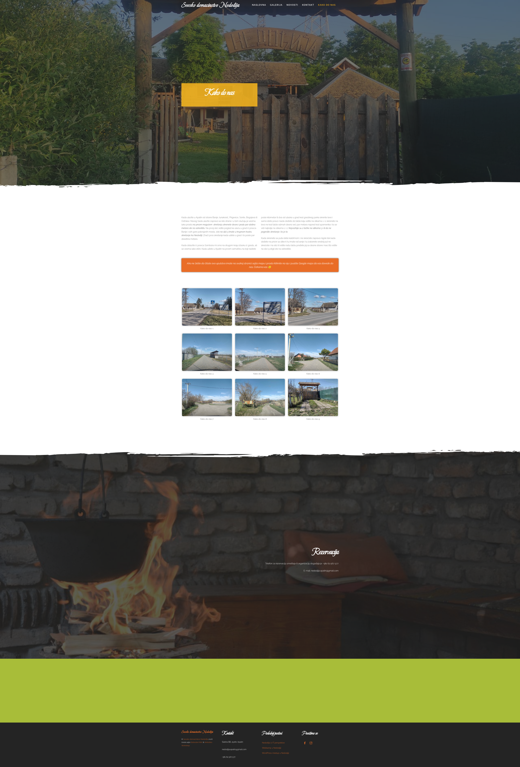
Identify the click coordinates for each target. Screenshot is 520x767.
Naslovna (259, 5)
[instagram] (311, 743)
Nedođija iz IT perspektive (273, 743)
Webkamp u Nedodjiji (271, 748)
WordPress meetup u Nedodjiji (275, 753)
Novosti (292, 5)
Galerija (276, 5)
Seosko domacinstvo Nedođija (195, 739)
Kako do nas (327, 5)
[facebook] (305, 743)
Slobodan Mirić (197, 742)
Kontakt (308, 5)
